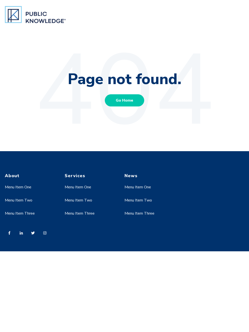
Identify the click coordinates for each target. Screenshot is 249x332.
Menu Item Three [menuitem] (20, 213)
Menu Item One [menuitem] (18, 187)
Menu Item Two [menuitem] (18, 200)
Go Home (124, 100)
